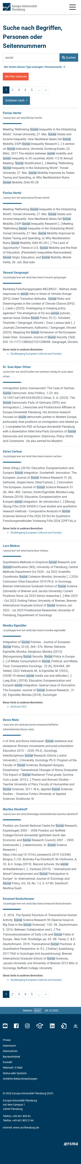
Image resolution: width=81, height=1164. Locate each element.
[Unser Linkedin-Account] (52, 1026)
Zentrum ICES (18, 706)
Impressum (9, 1045)
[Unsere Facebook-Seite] (16, 1026)
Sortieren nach (15, 100)
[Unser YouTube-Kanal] (5, 1026)
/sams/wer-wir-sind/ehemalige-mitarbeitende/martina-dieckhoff (40, 814)
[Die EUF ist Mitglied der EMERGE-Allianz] (75, 1026)
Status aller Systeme (15, 1073)
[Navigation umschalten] (72, 7)
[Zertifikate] (63, 1026)
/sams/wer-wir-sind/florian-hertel (22, 117)
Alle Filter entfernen (16, 76)
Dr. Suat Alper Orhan (17, 367)
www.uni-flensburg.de (26, 1127)
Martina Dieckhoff (15, 809)
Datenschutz (10, 1051)
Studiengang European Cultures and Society (36, 353)
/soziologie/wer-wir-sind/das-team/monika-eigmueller (34, 630)
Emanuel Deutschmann (18, 899)
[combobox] (31, 57)
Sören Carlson (12, 451)
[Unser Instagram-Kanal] (27, 1026)
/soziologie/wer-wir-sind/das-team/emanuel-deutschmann (37, 903)
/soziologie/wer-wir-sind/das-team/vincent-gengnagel (34, 277)
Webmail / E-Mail (12, 1067)
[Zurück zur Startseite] (20, 7)
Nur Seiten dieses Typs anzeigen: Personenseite (33, 66)
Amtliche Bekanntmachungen (20, 1078)
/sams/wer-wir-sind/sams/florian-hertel (26, 197)
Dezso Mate (11, 720)
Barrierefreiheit (11, 1056)
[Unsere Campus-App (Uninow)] (39, 1026)
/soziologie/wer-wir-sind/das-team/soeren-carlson (32, 456)
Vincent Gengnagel (15, 272)
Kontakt (7, 1062)
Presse (7, 1039)
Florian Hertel (12, 113)
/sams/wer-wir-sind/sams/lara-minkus (25, 550)
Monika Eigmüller (15, 625)
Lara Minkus (11, 546)
